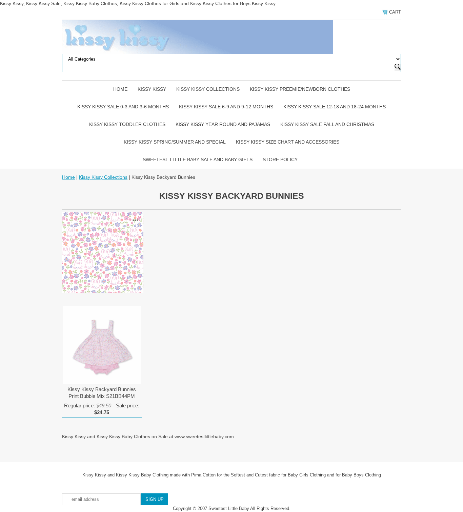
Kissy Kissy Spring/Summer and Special (175, 142)
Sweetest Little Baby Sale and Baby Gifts (198, 159)
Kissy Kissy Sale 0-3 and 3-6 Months (123, 106)
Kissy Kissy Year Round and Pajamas (223, 124)
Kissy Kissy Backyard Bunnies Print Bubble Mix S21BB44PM (101, 392)
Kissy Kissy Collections (208, 89)
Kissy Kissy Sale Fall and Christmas (327, 124)
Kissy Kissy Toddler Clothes (127, 124)
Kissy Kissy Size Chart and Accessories (287, 142)
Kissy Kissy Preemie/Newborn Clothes (300, 89)
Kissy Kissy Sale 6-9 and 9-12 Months (226, 106)
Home (120, 89)
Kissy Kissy (152, 89)
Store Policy (280, 159)
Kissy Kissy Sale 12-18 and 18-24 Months (334, 106)
